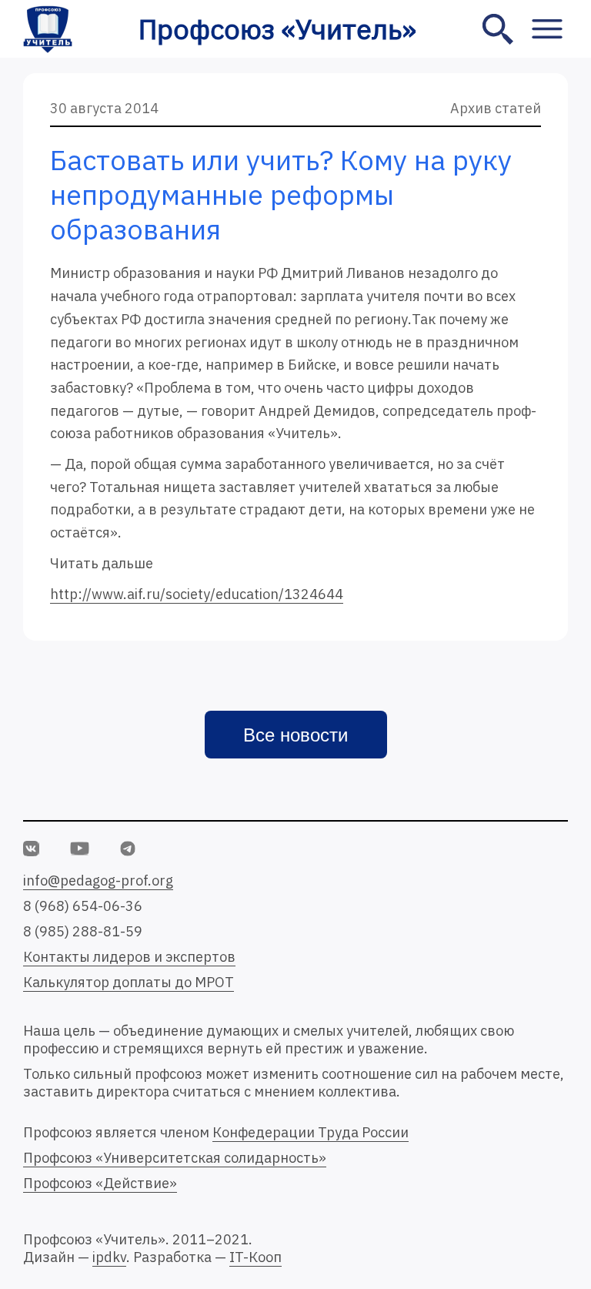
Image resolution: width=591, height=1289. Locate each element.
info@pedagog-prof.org (98, 880)
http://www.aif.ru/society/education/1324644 (196, 594)
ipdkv (109, 1257)
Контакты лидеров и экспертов (129, 957)
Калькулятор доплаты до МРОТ (128, 982)
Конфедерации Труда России (310, 1132)
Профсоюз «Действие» (100, 1183)
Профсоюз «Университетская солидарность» (174, 1158)
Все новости (295, 735)
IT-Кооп (255, 1257)
